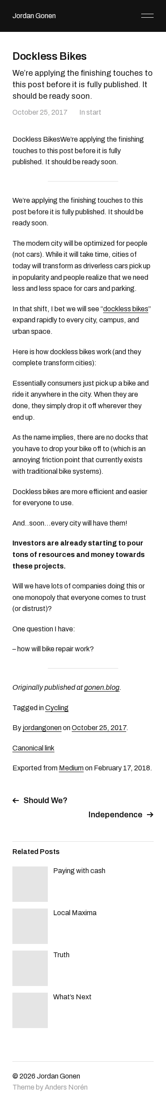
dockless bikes (125, 309)
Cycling (57, 707)
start (93, 112)
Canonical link (33, 748)
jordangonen (42, 727)
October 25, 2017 (40, 112)
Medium (71, 768)
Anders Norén (66, 1087)
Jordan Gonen (34, 15)
